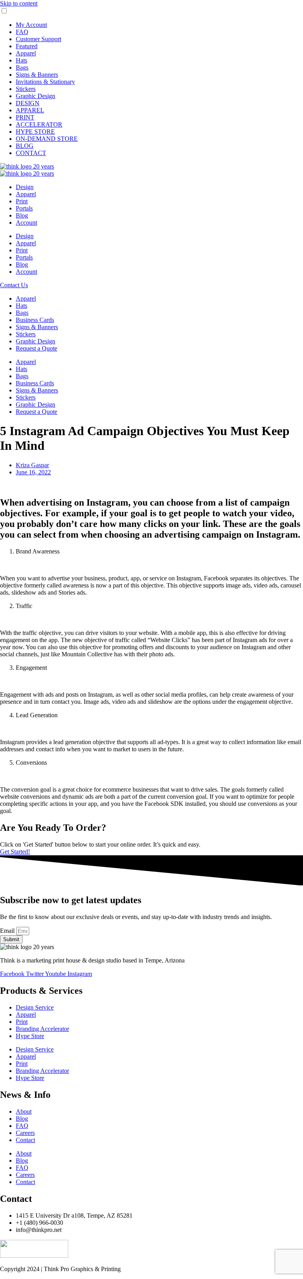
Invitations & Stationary (45, 81)
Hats (21, 60)
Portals (24, 208)
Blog (22, 215)
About (24, 1111)
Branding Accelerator (42, 1028)
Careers (25, 1132)
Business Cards (35, 319)
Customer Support (38, 39)
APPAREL (30, 110)
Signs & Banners (37, 74)
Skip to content (18, 3)
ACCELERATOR (39, 124)
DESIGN (27, 103)
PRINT (25, 117)
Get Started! (15, 851)
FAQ (22, 31)
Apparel (26, 53)
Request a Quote (36, 348)
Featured (26, 46)
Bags (22, 67)
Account (26, 222)
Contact (25, 1140)
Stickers (26, 88)
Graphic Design (35, 96)
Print (22, 201)
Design (25, 187)
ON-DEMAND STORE (47, 138)
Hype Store (30, 1036)
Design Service (35, 1007)
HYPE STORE (35, 131)
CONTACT (31, 153)
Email (8, 930)
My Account (31, 24)
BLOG (25, 145)
